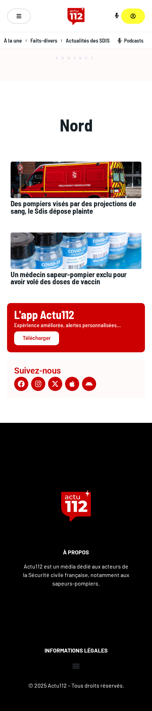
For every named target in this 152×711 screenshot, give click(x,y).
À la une (13, 40)
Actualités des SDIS (88, 40)
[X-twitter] (55, 384)
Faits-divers (43, 40)
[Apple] (72, 384)
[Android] (89, 384)
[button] (76, 666)
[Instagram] (38, 384)
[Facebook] (21, 384)
